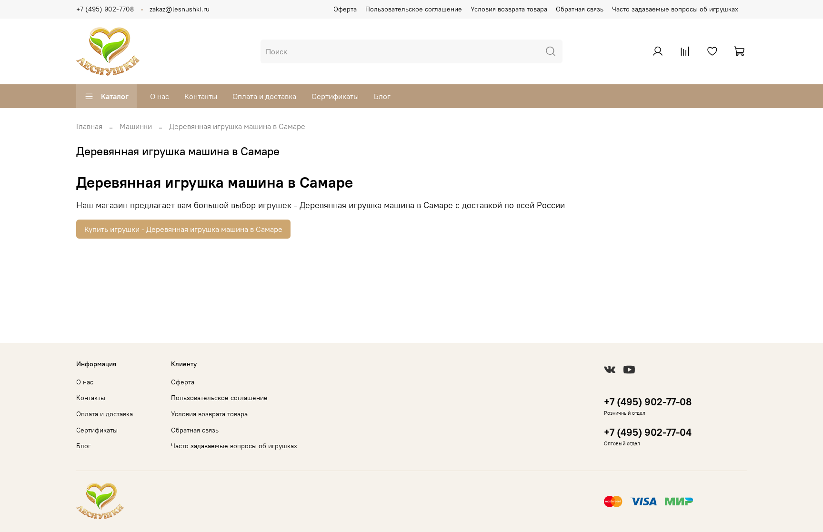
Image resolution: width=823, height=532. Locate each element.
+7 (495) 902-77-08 (648, 401)
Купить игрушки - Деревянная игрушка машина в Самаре (183, 229)
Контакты (200, 96)
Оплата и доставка (264, 96)
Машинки (136, 126)
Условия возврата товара (509, 9)
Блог (382, 96)
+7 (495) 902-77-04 (648, 432)
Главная (89, 126)
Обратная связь (579, 9)
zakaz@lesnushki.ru (180, 9)
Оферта (345, 9)
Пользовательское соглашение (413, 9)
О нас (159, 96)
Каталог (115, 96)
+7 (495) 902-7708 (105, 9)
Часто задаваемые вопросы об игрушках (675, 9)
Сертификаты (335, 96)
